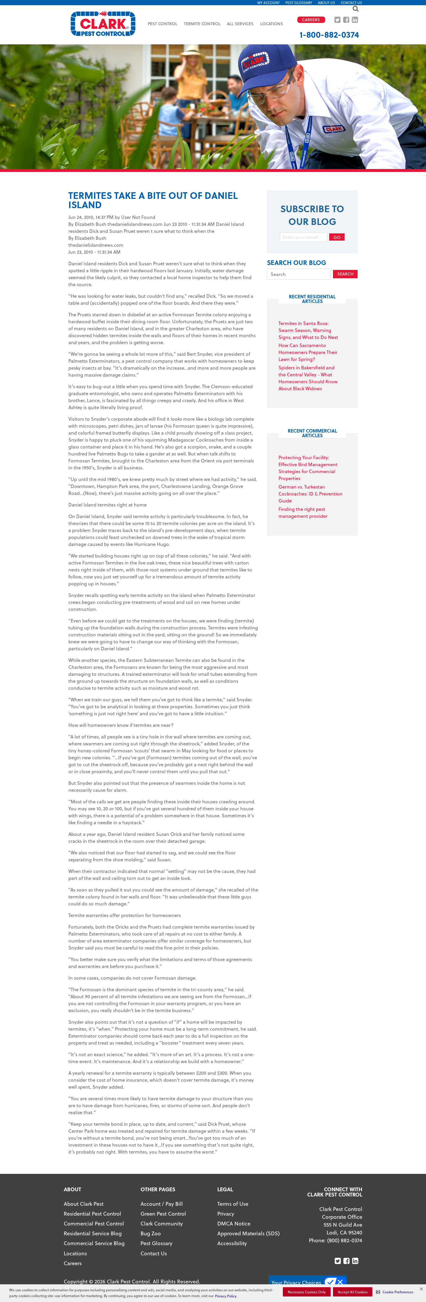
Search (345, 274)
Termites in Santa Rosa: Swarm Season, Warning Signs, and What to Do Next (308, 330)
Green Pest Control (163, 1213)
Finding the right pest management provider (302, 512)
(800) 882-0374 (344, 1240)
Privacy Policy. (226, 1296)
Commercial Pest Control (94, 1223)
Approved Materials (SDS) (248, 1233)
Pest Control (162, 24)
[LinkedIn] (355, 19)
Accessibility (232, 1243)
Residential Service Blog (93, 1233)
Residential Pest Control (92, 1213)
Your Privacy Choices (296, 1282)
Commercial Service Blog (94, 1243)
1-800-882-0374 (329, 34)
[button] (394, 1291)
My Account (268, 2)
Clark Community (162, 1223)
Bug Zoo (151, 1233)
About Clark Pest (83, 1203)
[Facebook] (346, 19)
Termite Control (202, 24)
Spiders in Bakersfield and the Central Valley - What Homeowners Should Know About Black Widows (308, 378)
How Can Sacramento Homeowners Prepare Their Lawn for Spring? (307, 352)
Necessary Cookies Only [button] (307, 1291)
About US (326, 2)
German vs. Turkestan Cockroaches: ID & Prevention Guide (310, 493)
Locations (271, 24)
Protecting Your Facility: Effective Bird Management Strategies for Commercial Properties (308, 468)
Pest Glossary (298, 2)
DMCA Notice (233, 1223)
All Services (240, 24)
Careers (73, 1263)
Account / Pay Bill (162, 1203)
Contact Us (351, 2)
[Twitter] (338, 19)
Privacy (225, 1213)
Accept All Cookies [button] (352, 1291)
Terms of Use (232, 1203)
